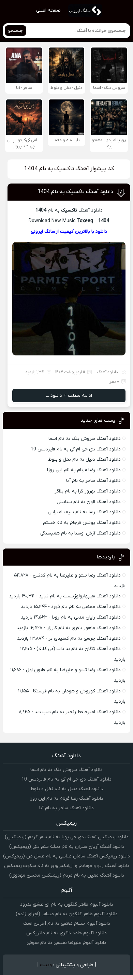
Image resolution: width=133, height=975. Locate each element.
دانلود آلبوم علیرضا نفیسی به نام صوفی (66, 942)
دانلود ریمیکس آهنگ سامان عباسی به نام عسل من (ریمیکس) (66, 856)
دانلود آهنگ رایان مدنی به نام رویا (86, 617)
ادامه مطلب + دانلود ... (69, 395)
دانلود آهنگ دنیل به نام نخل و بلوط (84, 459)
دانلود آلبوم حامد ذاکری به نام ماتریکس (66, 933)
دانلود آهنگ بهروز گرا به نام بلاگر (88, 491)
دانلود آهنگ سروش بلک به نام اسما (84, 438)
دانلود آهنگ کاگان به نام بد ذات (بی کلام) (78, 649)
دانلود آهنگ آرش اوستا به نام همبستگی (80, 533)
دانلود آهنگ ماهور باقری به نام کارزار (84, 628)
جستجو (15, 30)
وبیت (46, 964)
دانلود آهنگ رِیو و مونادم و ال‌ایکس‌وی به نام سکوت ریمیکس (66, 866)
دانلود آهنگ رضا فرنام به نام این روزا (84, 470)
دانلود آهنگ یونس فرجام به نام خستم (82, 522)
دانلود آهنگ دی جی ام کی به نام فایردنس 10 (76, 449)
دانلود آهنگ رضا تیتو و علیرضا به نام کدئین (77, 575)
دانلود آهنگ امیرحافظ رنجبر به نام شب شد (77, 712)
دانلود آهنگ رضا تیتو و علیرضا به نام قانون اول (73, 670)
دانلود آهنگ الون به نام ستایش (89, 502)
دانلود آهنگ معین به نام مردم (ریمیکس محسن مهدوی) (66, 875)
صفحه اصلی (48, 10)
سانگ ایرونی (43, 231)
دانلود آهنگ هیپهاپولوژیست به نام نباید (80, 596)
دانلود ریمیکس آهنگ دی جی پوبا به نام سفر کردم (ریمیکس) (67, 837)
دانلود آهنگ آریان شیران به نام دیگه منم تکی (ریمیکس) (66, 846)
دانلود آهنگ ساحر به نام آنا (93, 480)
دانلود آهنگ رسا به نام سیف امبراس (84, 512)
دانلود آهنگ (107, 372)
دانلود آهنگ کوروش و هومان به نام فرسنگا (77, 691)
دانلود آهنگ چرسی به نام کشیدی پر (84, 638)
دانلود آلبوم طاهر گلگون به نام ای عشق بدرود (66, 904)
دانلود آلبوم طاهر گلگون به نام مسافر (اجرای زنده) (67, 914)
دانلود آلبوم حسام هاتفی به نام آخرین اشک (66, 923)
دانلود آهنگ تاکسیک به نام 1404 (75, 191)
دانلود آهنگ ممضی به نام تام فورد (86, 607)
